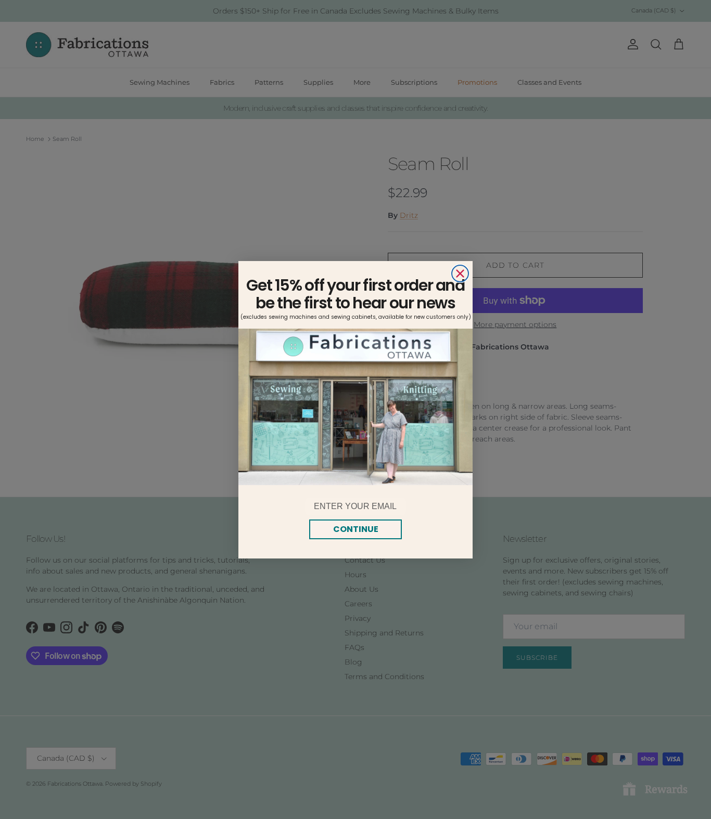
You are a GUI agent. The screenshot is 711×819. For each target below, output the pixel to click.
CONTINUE (355, 529)
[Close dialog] (460, 273)
